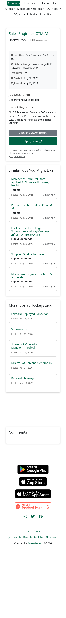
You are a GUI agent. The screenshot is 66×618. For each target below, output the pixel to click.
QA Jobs (18, 14)
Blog (49, 14)
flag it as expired (17, 156)
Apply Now (31, 141)
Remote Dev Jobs (33, 537)
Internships (31, 3)
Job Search (14, 537)
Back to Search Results (34, 133)
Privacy (37, 531)
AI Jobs (9, 8)
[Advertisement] (33, 407)
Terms (28, 531)
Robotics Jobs (35, 14)
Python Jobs (49, 3)
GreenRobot (34, 543)
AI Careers (14, 3)
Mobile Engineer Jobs (29, 8)
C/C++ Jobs (52, 8)
